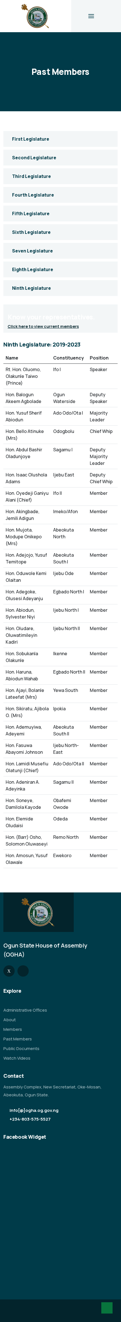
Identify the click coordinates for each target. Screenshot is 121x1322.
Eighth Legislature (32, 269)
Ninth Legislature (31, 288)
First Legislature (30, 139)
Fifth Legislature (31, 213)
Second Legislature (34, 157)
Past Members (17, 1039)
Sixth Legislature (31, 232)
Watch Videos (16, 1058)
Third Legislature (31, 176)
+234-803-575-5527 (30, 1119)
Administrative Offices (25, 1010)
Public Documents (21, 1048)
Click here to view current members (43, 326)
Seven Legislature (32, 251)
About (9, 1020)
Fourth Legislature (33, 195)
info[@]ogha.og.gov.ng (34, 1110)
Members (12, 1029)
